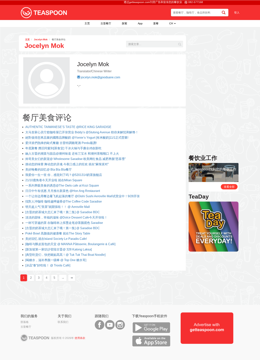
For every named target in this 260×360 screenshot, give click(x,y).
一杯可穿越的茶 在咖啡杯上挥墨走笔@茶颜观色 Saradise (64, 222)
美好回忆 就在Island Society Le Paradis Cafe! (56, 238)
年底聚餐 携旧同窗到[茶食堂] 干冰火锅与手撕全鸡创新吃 (63, 148)
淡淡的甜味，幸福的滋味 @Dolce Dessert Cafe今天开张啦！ (66, 217)
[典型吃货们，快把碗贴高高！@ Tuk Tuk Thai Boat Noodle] (65, 254)
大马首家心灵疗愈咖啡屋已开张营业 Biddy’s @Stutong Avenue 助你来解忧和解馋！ (81, 132)
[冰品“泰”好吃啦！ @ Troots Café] (47, 265)
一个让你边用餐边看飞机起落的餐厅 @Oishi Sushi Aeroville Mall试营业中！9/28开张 (82, 196)
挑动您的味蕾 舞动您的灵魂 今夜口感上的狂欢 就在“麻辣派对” (67, 164)
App (140, 23)
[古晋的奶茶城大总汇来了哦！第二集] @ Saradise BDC (62, 212)
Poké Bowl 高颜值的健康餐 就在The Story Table (57, 233)
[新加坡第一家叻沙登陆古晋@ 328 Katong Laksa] (58, 249)
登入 (236, 12)
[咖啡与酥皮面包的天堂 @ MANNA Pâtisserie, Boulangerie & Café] (70, 244)
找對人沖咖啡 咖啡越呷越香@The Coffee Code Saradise (63, 201)
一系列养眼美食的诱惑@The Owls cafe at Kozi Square (62, 185)
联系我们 (63, 321)
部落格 (25, 321)
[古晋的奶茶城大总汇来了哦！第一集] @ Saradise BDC (62, 228)
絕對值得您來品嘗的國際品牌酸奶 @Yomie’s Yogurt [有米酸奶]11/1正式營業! (76, 137)
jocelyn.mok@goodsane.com (100, 77)
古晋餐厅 (105, 23)
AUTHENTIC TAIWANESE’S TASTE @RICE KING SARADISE (68, 127)
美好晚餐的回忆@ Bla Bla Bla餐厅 (48, 169)
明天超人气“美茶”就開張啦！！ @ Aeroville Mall (57, 206)
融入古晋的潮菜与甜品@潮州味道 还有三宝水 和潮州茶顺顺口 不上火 (72, 153)
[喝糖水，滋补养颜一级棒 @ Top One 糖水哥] (55, 260)
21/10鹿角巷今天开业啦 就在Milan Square (53, 180)
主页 (87, 23)
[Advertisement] (88, 295)
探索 (124, 23)
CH (171, 23)
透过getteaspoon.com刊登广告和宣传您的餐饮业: (153, 2)
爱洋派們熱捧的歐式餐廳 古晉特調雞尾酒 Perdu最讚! (61, 143)
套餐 (156, 23)
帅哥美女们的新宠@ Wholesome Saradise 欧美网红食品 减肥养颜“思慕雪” (75, 159)
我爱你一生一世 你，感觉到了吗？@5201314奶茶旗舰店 (63, 174)
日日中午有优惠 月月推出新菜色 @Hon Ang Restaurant (62, 190)
